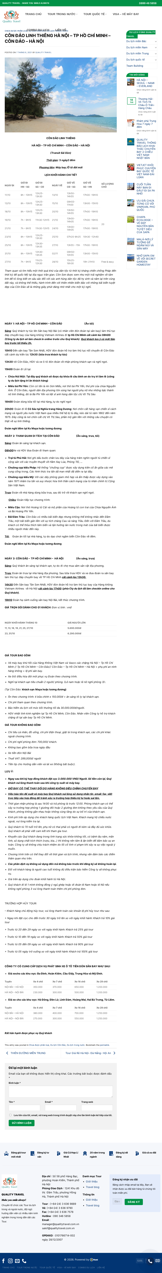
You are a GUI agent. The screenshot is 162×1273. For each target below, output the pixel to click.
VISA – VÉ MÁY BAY (126, 14)
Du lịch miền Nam (136, 47)
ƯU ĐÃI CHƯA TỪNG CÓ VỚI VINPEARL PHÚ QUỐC (146, 205)
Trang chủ (33, 14)
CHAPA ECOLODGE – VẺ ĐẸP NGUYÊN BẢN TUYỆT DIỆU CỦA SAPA (145, 225)
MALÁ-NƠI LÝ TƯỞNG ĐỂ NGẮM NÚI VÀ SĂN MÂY (145, 244)
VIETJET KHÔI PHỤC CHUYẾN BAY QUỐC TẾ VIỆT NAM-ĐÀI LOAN (146, 171)
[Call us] (24, 1261)
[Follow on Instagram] (10, 1261)
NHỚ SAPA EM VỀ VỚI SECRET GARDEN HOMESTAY (146, 260)
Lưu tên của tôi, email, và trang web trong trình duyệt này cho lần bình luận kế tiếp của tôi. (63, 1115)
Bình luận (15, 1083)
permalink (104, 1045)
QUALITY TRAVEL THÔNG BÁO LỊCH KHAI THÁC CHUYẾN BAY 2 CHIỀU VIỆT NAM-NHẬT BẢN (146, 148)
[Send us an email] (17, 1261)
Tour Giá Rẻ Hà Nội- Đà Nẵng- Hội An (88, 1053)
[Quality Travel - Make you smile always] (11, 16)
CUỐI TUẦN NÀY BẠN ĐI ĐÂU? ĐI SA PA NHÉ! (146, 189)
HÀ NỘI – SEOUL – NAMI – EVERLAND (145, 83)
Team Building (134, 65)
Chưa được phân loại (16, 31)
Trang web (87, 1102)
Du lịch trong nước (76, 1045)
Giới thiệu (91, 1181)
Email (49, 1102)
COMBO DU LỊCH (38, 30)
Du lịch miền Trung (137, 53)
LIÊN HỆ (60, 30)
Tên (12, 1102)
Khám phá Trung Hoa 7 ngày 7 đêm (146, 123)
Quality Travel (43, 52)
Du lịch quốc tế (135, 59)
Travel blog (92, 1187)
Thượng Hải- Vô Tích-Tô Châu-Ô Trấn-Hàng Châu (146, 103)
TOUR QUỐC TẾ (94, 14)
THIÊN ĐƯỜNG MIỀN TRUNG (28, 1053)
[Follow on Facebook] (3, 1261)
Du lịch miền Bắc (136, 41)
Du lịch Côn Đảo (58, 1045)
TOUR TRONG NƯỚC (61, 14)
